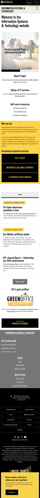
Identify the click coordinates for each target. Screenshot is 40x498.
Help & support (20, 378)
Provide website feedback (20, 386)
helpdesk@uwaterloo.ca (8, 348)
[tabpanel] (20, 241)
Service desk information (8, 344)
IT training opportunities (20, 115)
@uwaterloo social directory (20, 440)
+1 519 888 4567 (21, 400)
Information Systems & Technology (20, 333)
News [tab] (20, 195)
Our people (20, 382)
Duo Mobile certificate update (16, 234)
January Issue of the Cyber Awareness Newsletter (20, 213)
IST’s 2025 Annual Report (11, 264)
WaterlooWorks (20, 365)
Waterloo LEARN (20, 369)
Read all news (20, 282)
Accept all (12, 492)
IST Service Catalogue (20, 108)
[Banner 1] (10, 71)
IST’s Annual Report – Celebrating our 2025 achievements (18, 259)
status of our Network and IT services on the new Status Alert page (22, 95)
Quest (20, 361)
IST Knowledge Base (20, 111)
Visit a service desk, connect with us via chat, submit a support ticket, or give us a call (20, 81)
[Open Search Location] (37, 2)
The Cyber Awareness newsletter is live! (12, 209)
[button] (30, 2)
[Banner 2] (29, 71)
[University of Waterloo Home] (7, 2)
